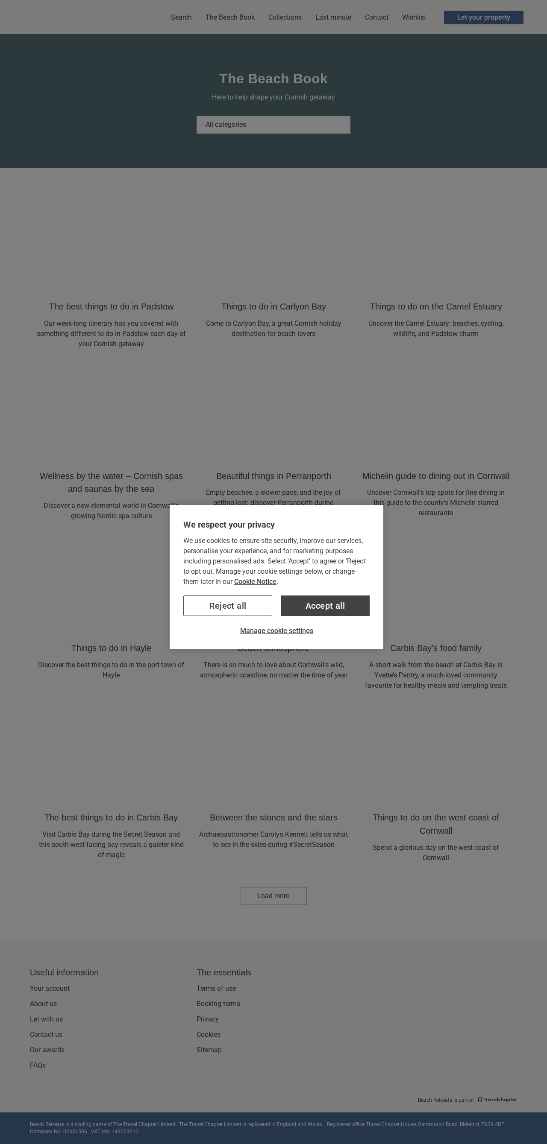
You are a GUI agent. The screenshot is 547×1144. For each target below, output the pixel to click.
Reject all (228, 606)
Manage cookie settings (276, 631)
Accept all (325, 606)
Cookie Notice (255, 582)
